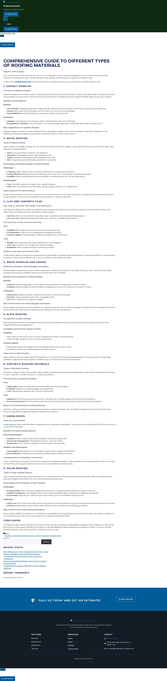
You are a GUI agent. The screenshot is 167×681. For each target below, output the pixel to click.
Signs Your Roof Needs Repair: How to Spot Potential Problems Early (33, 536)
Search (6, 538)
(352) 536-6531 (112, 638)
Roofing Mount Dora (11, 6)
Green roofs (8, 424)
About (9, 24)
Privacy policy (73, 649)
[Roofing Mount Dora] (7, 33)
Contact (71, 645)
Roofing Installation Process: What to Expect (21, 554)
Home (70, 638)
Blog (7, 533)
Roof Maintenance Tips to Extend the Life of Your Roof (25, 552)
